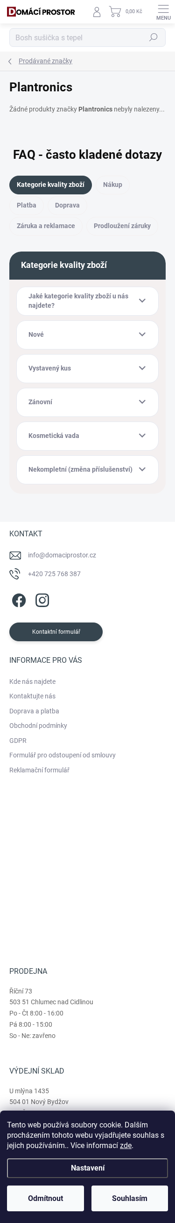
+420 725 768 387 (54, 574)
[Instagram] (41, 598)
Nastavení (88, 1168)
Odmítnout (45, 1198)
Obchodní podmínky (38, 725)
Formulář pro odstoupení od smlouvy (62, 755)
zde (126, 1145)
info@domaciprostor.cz (62, 555)
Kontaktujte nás (32, 696)
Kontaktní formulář (56, 632)
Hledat (153, 37)
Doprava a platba (34, 711)
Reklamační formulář (39, 770)
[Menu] (163, 11)
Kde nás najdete (32, 681)
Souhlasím (129, 1198)
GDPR (18, 740)
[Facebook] (17, 598)
